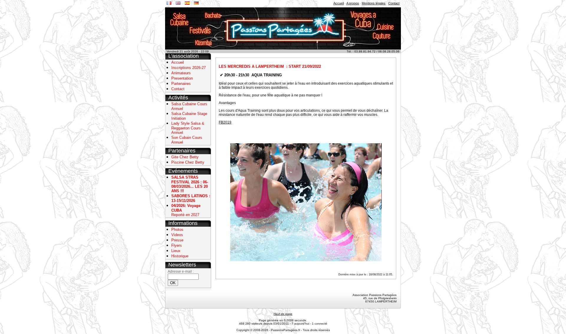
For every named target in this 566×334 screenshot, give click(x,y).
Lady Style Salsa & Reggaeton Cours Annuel (187, 128)
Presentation (182, 78)
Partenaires (181, 83)
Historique (179, 256)
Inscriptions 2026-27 (188, 67)
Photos (177, 229)
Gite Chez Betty (185, 157)
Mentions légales (374, 3)
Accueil (338, 3)
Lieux (175, 251)
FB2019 (225, 122)
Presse (177, 240)
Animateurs (181, 73)
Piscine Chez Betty (187, 162)
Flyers (176, 245)
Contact (393, 3)
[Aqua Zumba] (306, 202)
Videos (177, 235)
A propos (352, 3)
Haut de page (283, 313)
